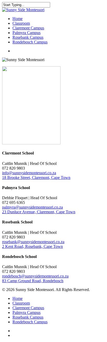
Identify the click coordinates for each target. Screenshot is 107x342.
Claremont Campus (28, 308)
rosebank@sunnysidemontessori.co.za (33, 242)
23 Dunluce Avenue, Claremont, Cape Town (38, 212)
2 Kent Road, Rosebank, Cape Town (32, 246)
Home (17, 298)
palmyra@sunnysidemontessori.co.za (32, 207)
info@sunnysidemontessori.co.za (29, 173)
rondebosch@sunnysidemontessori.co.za (35, 276)
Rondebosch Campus (30, 322)
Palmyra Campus (26, 312)
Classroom (21, 303)
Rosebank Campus (27, 317)
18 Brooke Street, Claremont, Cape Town (36, 177)
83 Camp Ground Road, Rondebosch (32, 281)
